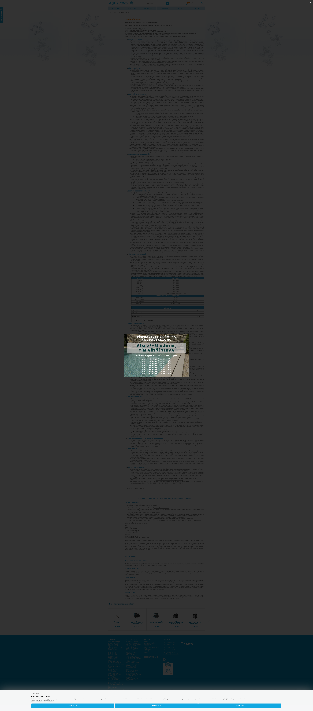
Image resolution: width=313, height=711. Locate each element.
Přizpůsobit (156, 705)
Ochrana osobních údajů (37, 700)
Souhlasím (240, 705)
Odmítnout (73, 705)
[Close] (310, 2)
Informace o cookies (49, 700)
